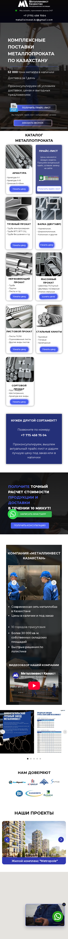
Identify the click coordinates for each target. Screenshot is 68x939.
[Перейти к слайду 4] (37, 758)
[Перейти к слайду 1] (27, 758)
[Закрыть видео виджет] (64, 904)
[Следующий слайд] (65, 732)
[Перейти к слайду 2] (31, 758)
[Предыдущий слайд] (3, 732)
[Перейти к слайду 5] (40, 758)
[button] (33, 123)
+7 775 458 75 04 (34, 435)
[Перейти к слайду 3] (34, 758)
